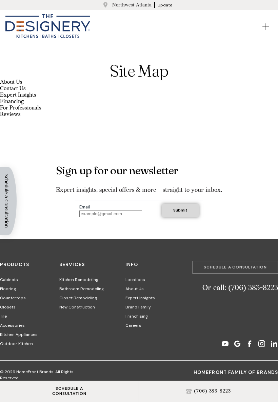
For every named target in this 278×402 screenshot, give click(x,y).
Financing (11, 101)
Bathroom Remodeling (81, 289)
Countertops (13, 298)
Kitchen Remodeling (78, 279)
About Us (11, 82)
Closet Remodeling (78, 298)
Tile (3, 316)
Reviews (10, 114)
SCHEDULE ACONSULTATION (69, 391)
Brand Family (138, 307)
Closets (8, 307)
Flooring (8, 289)
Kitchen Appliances (19, 334)
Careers (133, 325)
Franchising (136, 316)
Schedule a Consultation (235, 267)
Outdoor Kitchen (16, 343)
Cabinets (9, 279)
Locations (135, 279)
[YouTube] (225, 344)
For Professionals (20, 108)
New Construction (77, 307)
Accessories (12, 325)
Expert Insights (18, 95)
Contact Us (13, 88)
